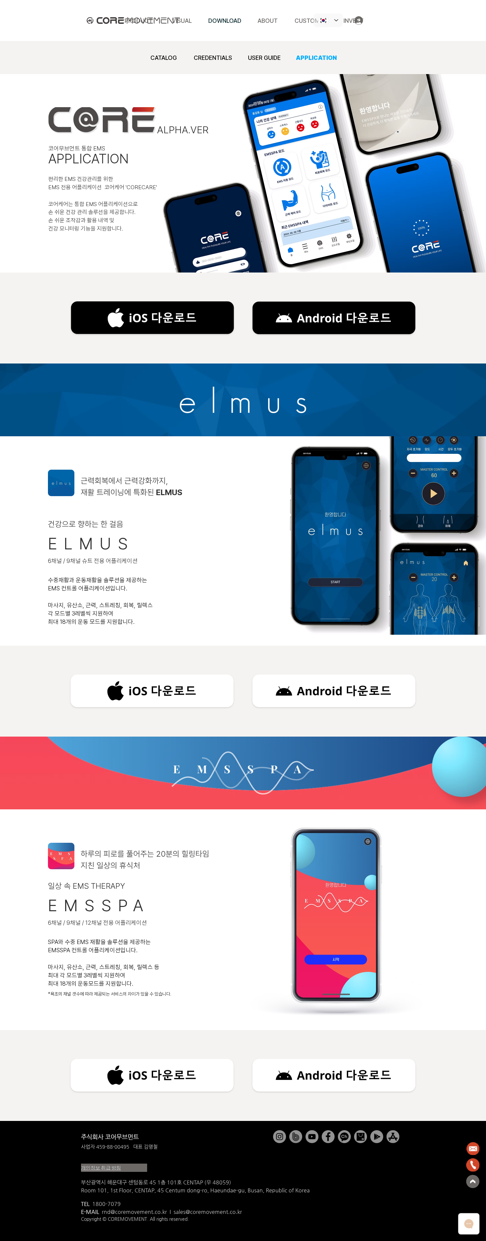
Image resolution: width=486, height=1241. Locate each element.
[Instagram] (279, 1136)
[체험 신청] (446, 1204)
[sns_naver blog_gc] (295, 1136)
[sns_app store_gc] (392, 1136)
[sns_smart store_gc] (360, 1136)
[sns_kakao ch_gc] (344, 1136)
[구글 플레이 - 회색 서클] (376, 1136)
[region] (456, 1148)
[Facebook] (328, 1136)
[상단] (472, 1181)
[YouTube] (311, 1136)
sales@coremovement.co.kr (208, 1212)
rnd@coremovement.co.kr (134, 1212)
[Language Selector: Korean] (328, 20)
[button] (152, 318)
